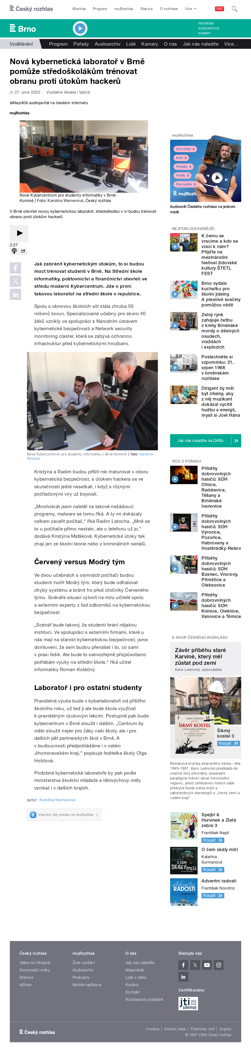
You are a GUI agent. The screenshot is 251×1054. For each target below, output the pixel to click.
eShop (25, 984)
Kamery (204, 33)
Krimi (179, 158)
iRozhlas (79, 9)
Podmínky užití (203, 1029)
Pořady (81, 44)
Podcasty (81, 977)
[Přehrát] (19, 233)
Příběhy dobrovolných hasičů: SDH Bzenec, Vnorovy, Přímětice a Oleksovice (219, 571)
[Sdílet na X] (15, 281)
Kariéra (132, 984)
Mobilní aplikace (87, 984)
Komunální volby (35, 970)
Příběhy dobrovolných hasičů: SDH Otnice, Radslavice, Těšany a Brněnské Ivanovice (216, 487)
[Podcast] (14, 251)
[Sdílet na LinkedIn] (15, 294)
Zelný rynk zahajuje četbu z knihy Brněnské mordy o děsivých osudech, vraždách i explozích (220, 331)
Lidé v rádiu (136, 977)
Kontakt (133, 992)
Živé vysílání (184, 184)
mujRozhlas (123, 9)
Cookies (152, 1029)
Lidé (131, 44)
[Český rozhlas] (31, 9)
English (225, 1029)
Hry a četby (183, 149)
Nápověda (135, 970)
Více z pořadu (186, 461)
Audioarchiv (208, 28)
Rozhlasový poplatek (144, 999)
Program (100, 9)
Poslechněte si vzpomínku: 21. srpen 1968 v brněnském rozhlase (217, 367)
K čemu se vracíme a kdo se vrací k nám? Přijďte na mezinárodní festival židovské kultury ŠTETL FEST (219, 254)
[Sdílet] (23, 251)
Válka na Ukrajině (35, 962)
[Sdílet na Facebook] (15, 268)
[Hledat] (234, 9)
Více (231, 44)
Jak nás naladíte (201, 44)
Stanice (146, 9)
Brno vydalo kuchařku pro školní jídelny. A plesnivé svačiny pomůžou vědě (220, 294)
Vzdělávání (21, 44)
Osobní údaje (175, 1029)
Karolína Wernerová (65, 200)
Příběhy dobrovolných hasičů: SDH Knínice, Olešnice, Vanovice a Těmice (221, 605)
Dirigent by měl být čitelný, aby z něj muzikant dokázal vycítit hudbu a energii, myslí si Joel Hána (220, 402)
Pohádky (182, 166)
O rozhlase (169, 9)
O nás (170, 44)
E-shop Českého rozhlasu (200, 637)
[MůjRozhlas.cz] (19, 113)
